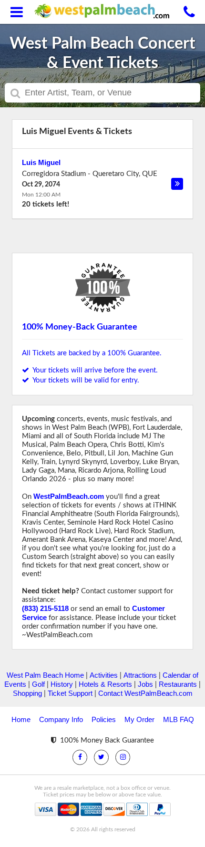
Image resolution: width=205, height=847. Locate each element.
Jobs (145, 684)
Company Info (61, 719)
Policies (104, 719)
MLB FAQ (178, 719)
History (62, 684)
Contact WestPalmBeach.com (145, 693)
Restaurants (178, 684)
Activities (104, 675)
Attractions (140, 675)
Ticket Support (70, 693)
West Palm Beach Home (45, 675)
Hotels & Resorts (105, 684)
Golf (38, 684)
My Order (139, 719)
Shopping (27, 693)
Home (21, 719)
